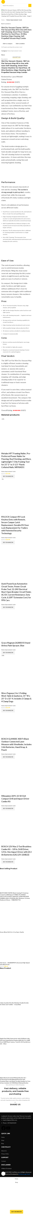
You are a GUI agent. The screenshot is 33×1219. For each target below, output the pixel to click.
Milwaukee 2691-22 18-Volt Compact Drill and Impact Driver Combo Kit (15, 799)
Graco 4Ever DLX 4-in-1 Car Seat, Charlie (12, 932)
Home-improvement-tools (14, 20)
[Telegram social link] (14, 55)
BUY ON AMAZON (17, 1211)
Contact (3, 1161)
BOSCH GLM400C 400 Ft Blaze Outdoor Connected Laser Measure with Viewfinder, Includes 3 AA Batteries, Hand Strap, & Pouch (16, 744)
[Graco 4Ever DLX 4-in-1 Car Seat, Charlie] (15, 916)
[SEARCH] (29, 5)
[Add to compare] (3, 450)
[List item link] (16, 1121)
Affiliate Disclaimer (6, 1168)
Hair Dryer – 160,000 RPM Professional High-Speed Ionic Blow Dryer (15, 963)
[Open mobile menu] (3, 2)
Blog (2, 1143)
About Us (4, 1151)
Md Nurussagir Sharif (24, 1174)
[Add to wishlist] (13, 450)
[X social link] (8, 55)
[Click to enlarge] (3, 1174)
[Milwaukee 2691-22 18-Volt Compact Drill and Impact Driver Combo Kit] (16, 774)
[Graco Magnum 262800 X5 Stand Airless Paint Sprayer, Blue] (16, 623)
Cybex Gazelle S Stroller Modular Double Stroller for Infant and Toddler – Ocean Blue (14, 1003)
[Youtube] (8, 1128)
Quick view (8, 450)
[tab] (16, 57)
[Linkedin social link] (12, 55)
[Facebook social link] (6, 55)
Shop (2, 1140)
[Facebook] (3, 1128)
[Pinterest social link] (10, 55)
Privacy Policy (5, 1154)
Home (3, 20)
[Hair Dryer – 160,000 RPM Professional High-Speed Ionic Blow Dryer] (13, 948)
